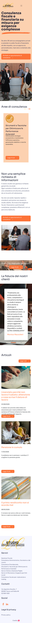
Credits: (15, 620)
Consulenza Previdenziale (9, 564)
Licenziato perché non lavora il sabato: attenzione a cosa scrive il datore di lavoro (15, 396)
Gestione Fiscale (6, 558)
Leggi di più (11, 158)
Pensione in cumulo (11, 447)
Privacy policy (5, 615)
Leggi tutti (23, 361)
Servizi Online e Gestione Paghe (11, 571)
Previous (25, 109)
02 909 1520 (5, 593)
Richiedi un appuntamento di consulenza (12, 56)
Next (29, 109)
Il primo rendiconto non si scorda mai (15, 503)
